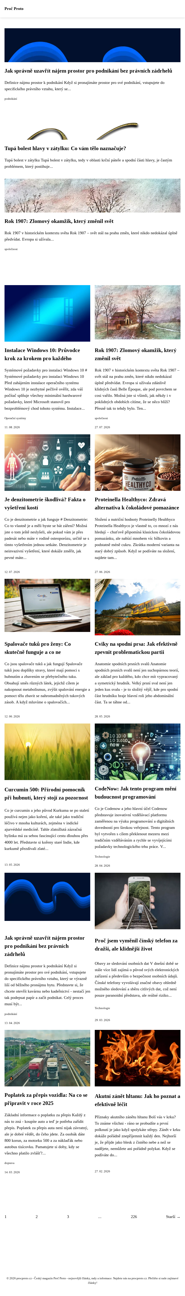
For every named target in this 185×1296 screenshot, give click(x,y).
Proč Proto (14, 8)
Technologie (102, 856)
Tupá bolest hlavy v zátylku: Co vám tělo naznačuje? (65, 148)
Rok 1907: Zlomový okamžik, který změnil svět (59, 221)
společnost (11, 249)
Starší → (173, 1216)
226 (134, 1216)
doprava (9, 1163)
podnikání (11, 98)
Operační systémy (15, 418)
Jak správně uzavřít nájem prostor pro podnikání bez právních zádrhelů (88, 71)
